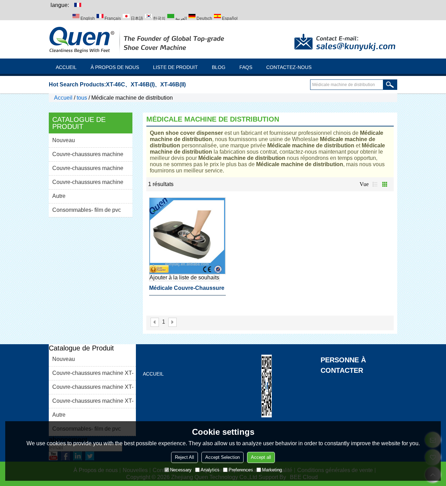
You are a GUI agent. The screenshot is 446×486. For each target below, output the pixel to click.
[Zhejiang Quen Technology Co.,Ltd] (137, 39)
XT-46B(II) (173, 84)
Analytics (210, 469)
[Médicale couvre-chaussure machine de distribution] (187, 236)
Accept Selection (222, 457)
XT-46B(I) (143, 84)
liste (374, 184)
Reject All (184, 457)
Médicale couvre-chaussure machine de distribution (186, 290)
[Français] (77, 4)
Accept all (261, 457)
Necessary (181, 469)
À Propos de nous (115, 67)
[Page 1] (155, 322)
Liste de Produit (175, 67)
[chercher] (390, 85)
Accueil (66, 67)
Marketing (272, 469)
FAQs (245, 67)
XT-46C (115, 84)
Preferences (241, 469)
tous (82, 98)
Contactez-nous (289, 67)
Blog (218, 67)
